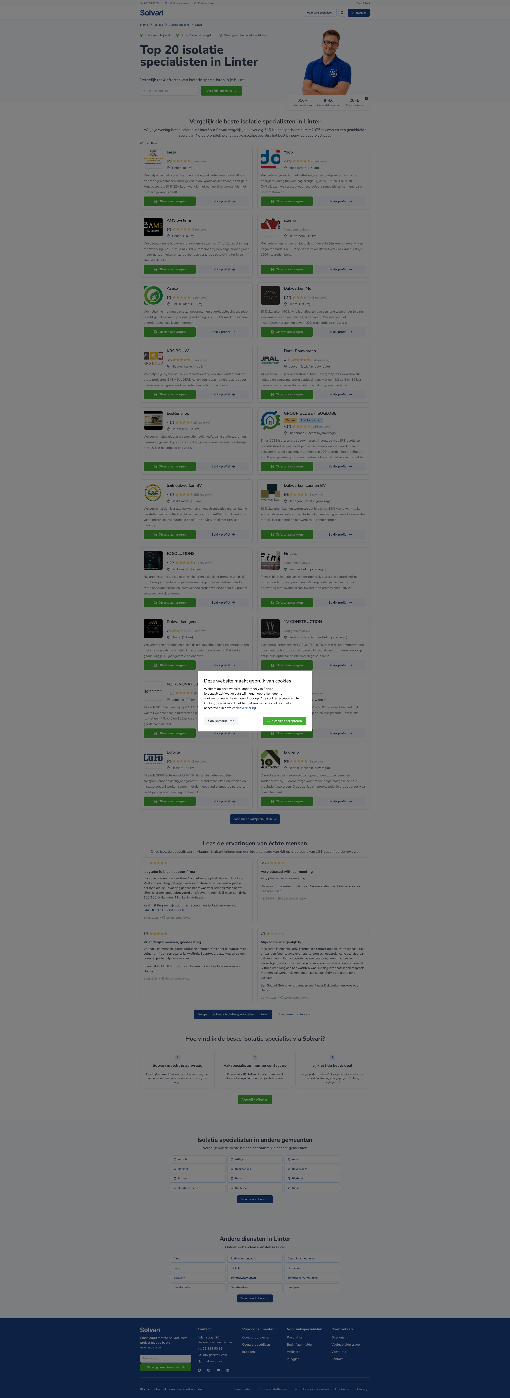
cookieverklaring (244, 708)
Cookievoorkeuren (221, 721)
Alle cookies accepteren (284, 721)
